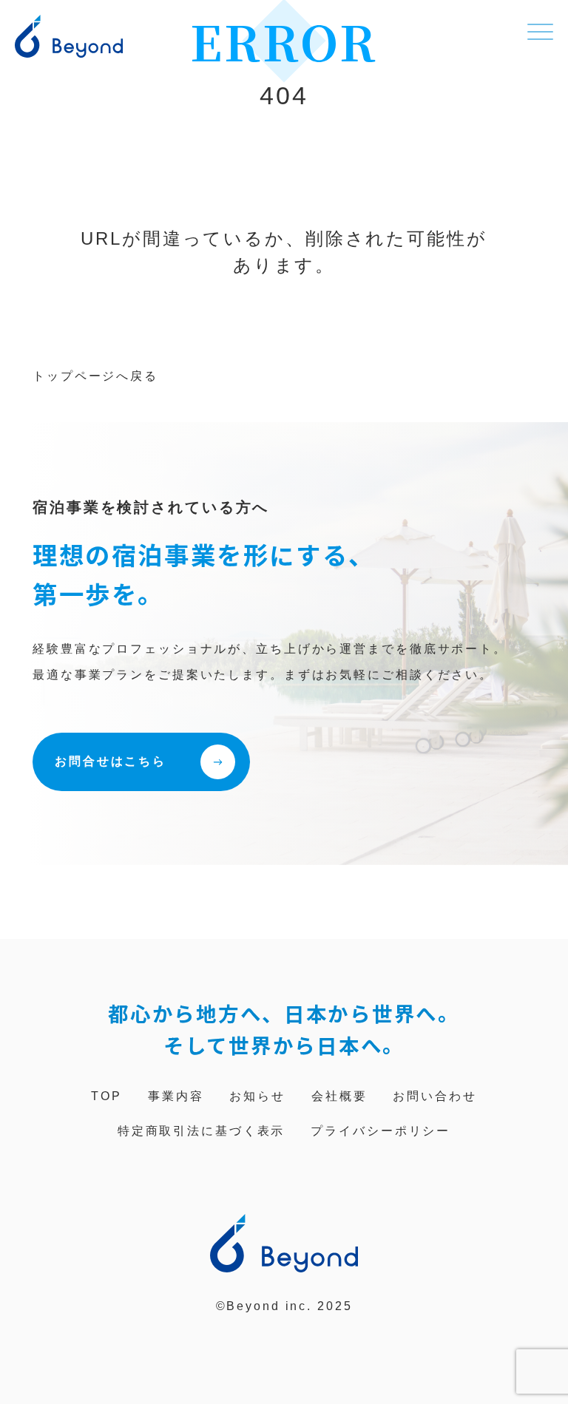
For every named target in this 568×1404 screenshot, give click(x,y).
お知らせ (257, 1096)
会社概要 (339, 1096)
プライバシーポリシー (380, 1131)
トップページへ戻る (95, 376)
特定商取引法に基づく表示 (201, 1131)
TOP (106, 1096)
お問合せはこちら (110, 761)
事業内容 (176, 1096)
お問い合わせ (434, 1096)
